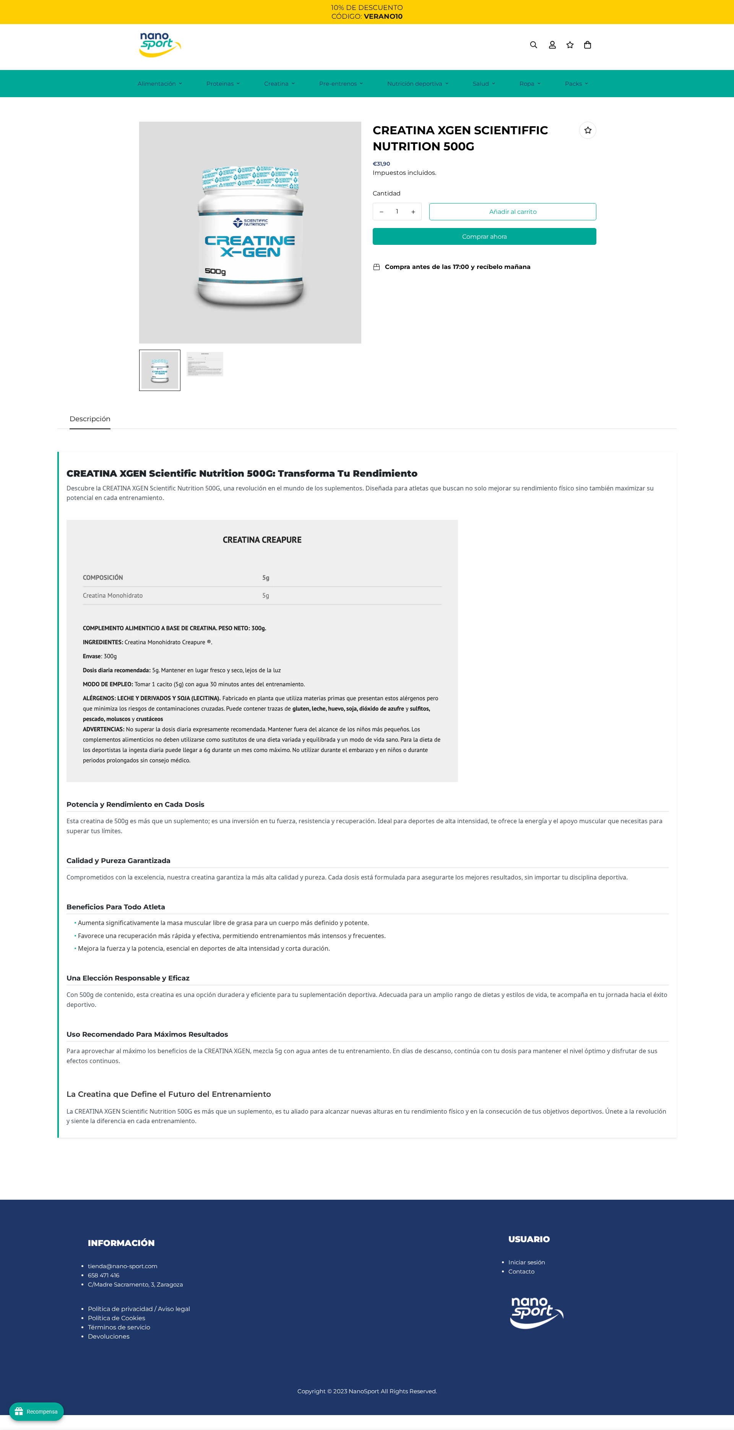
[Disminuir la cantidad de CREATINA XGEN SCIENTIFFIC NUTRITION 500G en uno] (381, 212)
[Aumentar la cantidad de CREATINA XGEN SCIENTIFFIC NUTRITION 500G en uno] (413, 212)
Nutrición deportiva (414, 83)
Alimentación (157, 83)
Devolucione (107, 1336)
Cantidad (387, 193)
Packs (573, 83)
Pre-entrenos (338, 83)
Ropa (527, 83)
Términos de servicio (119, 1327)
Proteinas (220, 83)
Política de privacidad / (123, 1309)
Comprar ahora (484, 236)
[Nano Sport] (161, 45)
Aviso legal (174, 1309)
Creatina (276, 83)
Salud (481, 83)
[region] (367, 12)
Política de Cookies (116, 1318)
